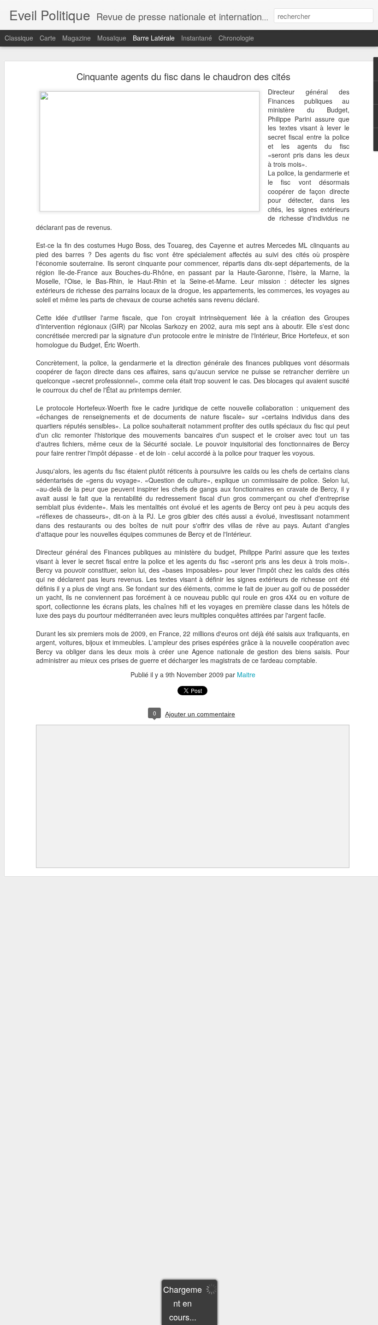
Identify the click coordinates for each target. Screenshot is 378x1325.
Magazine (76, 37)
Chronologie (236, 37)
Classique (19, 37)
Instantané (196, 37)
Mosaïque (111, 37)
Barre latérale (154, 37)
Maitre (246, 674)
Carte (48, 37)
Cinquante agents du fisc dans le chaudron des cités (183, 76)
